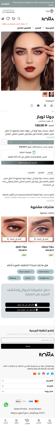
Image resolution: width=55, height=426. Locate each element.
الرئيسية (50, 27)
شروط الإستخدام (35, 408)
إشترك (27, 346)
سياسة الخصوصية (20, 408)
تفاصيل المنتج (24, 27)
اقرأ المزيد (50, 137)
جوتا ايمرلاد (47, 247)
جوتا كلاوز (21, 247)
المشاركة (50, 100)
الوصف (50, 172)
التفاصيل (5, 3)
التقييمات (31, 172)
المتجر (38, 27)
